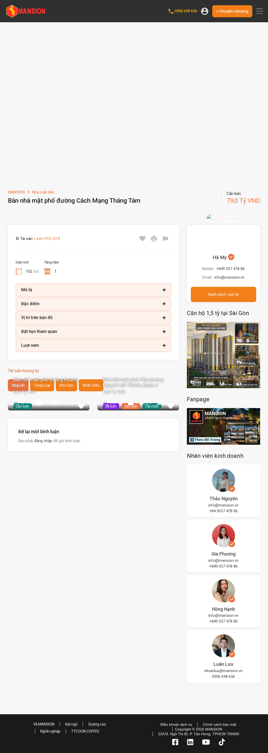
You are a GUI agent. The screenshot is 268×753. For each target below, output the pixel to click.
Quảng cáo (97, 724)
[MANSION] (26, 16)
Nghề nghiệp (50, 731)
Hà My (220, 257)
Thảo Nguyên (223, 498)
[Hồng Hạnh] (223, 600)
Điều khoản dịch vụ (176, 724)
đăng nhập (43, 440)
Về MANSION (43, 724)
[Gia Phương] (223, 544)
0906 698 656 (186, 11)
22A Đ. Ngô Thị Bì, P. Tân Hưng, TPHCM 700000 (198, 734)
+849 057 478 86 (230, 268)
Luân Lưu (223, 664)
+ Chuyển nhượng (232, 11)
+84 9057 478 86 (223, 511)
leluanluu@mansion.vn (223, 670)
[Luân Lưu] (223, 655)
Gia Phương (223, 554)
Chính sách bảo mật (219, 724)
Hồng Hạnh (223, 609)
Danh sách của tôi (223, 294)
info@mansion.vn (229, 277)
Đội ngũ (71, 724)
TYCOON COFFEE (85, 731)
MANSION (16, 192)
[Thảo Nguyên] (223, 489)
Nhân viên (91, 385)
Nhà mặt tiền (43, 192)
